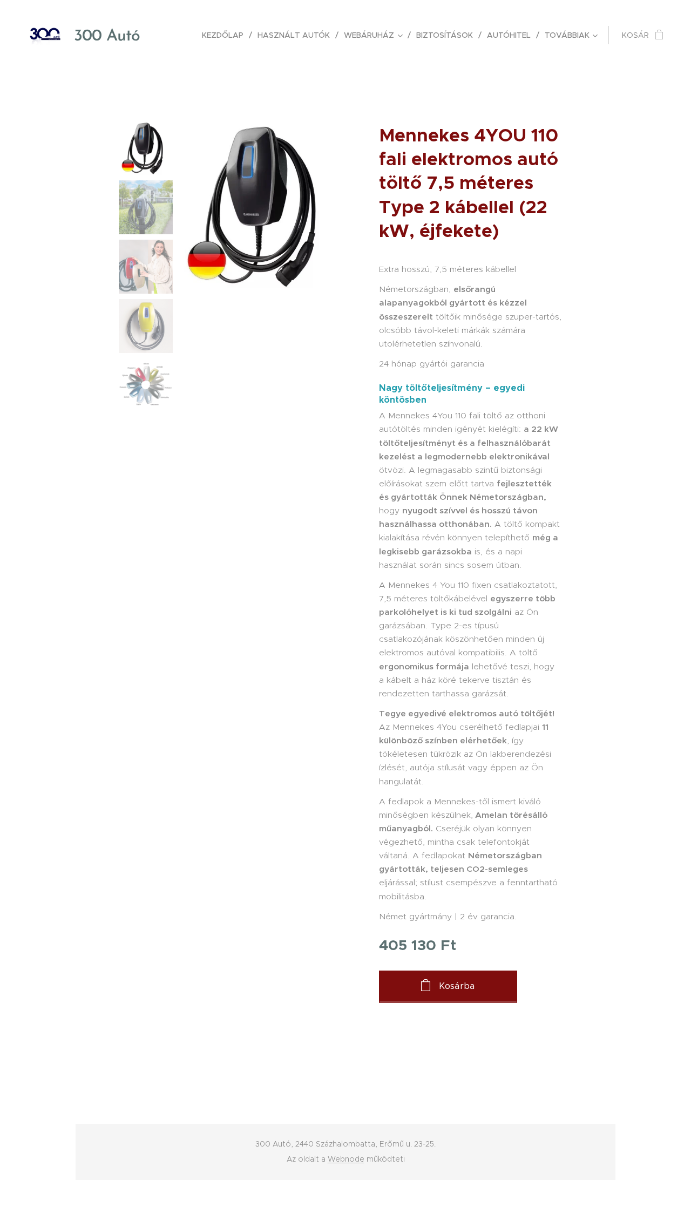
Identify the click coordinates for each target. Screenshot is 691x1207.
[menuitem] (225, 35)
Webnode (346, 1159)
